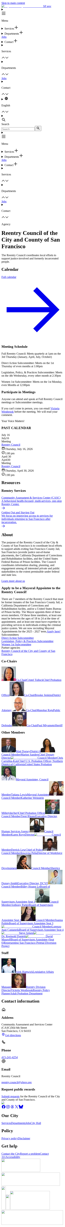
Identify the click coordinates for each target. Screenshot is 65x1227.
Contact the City (10, 1153)
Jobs (3, 36)
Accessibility (13, 1156)
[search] (38, 128)
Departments (18, 1123)
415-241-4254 (9, 1057)
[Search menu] (32, 118)
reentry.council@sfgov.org (16, 1082)
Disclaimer (24, 1138)
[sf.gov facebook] (3, 1107)
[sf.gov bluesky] (21, 1107)
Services (6, 1123)
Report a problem (30, 1153)
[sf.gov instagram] (8, 1107)
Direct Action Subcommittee (17, 637)
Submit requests (10, 1096)
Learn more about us (13, 580)
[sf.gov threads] (12, 1107)
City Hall (36, 1123)
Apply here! (53, 631)
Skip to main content (13, 3)
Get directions (13, 1035)
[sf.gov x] (16, 1107)
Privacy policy (9, 1138)
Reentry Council (10, 444)
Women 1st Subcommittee (16, 644)
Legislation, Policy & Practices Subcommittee (27, 641)
